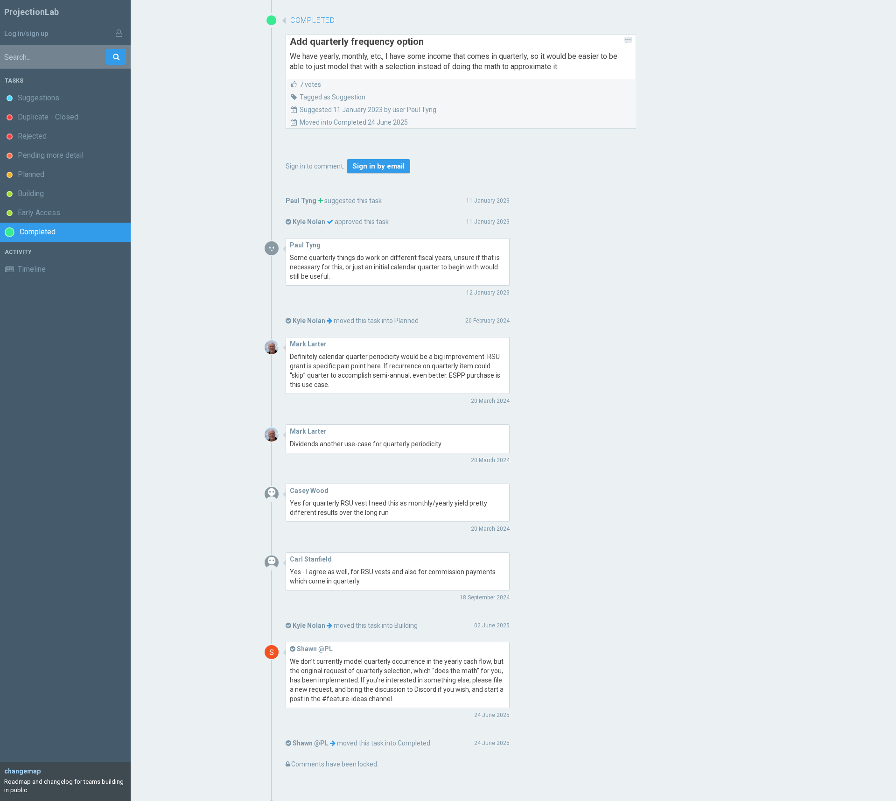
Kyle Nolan (309, 221)
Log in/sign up (26, 33)
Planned (406, 320)
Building (406, 625)
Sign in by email (378, 166)
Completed (414, 743)
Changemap (22, 771)
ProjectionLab (31, 12)
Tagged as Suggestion (332, 97)
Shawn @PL (311, 743)
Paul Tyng (301, 200)
